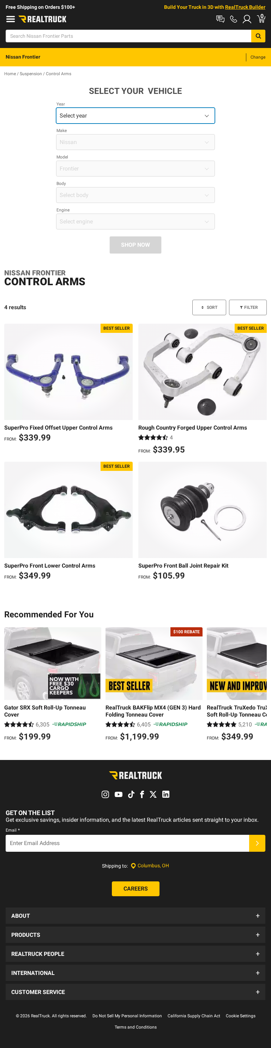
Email (13, 830)
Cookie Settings (240, 1015)
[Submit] (257, 843)
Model (62, 157)
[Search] (258, 36)
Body (61, 183)
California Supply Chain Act (194, 1015)
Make (61, 130)
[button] (135, 916)
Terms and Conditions (136, 1027)
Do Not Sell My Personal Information (127, 1015)
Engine (63, 210)
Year (60, 104)
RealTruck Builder (245, 7)
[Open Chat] (220, 19)
